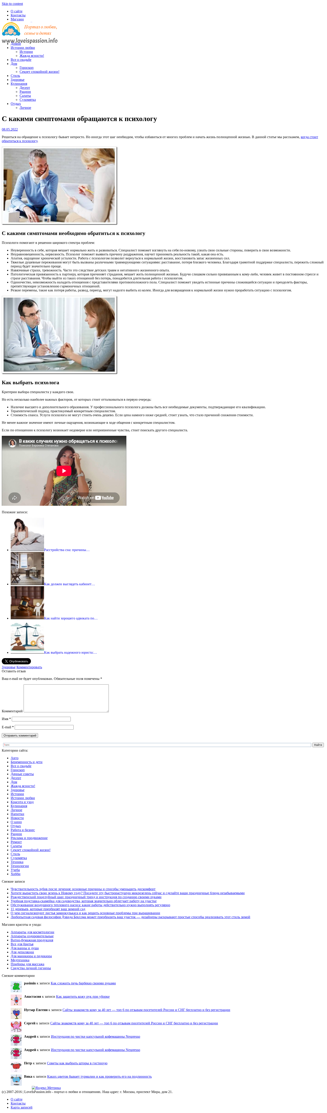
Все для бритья (22, 944)
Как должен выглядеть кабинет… (69, 584)
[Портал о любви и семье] (29, 36)
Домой (16, 44)
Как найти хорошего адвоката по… (71, 618)
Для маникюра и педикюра (31, 956)
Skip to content (12, 4)
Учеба (15, 870)
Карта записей (21, 1107)
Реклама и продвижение (29, 838)
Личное (25, 108)
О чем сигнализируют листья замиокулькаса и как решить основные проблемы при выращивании (85, 913)
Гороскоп (27, 68)
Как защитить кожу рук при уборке (83, 996)
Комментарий (12, 711)
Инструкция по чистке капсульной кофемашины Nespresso (95, 1036)
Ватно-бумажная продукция (32, 940)
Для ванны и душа (25, 948)
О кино (16, 822)
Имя (6, 719)
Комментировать (29, 667)
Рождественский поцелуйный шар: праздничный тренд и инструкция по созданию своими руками (86, 897)
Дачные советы (22, 774)
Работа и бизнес (23, 830)
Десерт (25, 88)
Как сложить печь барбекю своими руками (83, 983)
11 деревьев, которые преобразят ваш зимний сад (48, 909)
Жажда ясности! (32, 56)
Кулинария (19, 84)
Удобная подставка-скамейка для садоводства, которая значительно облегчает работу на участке (84, 901)
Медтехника (20, 960)
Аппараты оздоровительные (32, 936)
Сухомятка (28, 100)
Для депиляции (22, 952)
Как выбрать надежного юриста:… (70, 652)
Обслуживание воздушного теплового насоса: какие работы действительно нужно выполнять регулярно (90, 905)
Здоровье (17, 80)
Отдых (16, 104)
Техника (17, 862)
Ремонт (16, 842)
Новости (17, 818)
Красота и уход (22, 802)
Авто (14, 758)
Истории (26, 52)
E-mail (8, 727)
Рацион (25, 92)
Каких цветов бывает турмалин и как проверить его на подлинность (99, 1076)
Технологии (20, 866)
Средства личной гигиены (31, 968)
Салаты (25, 96)
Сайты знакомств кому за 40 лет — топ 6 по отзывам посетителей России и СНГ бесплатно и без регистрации (146, 1010)
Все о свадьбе (21, 60)
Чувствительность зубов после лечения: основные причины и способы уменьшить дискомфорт (83, 889)
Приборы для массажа (27, 964)
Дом (14, 64)
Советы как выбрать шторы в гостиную (77, 1063)
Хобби (15, 874)
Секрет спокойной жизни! (39, 72)
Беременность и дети (26, 762)
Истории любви (23, 48)
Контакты (18, 15)
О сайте (16, 11)
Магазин (17, 19)
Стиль (15, 76)
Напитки (17, 814)
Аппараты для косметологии (32, 932)
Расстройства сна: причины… (67, 550)
